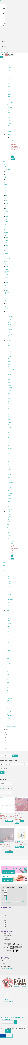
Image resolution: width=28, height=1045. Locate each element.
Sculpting (8, 451)
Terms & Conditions (7, 902)
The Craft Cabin (3, 0)
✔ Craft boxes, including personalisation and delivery (10, 658)
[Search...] (8, 1021)
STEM (5, 876)
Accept (3, 1036)
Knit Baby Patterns (10, 93)
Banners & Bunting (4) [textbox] (13, 764)
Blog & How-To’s (4, 19)
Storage (9, 382)
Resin (9, 453)
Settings (9, 1036)
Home (1, 788)
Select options (12, 157)
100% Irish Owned (6, 731)
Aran (9, 72)
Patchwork (7, 263)
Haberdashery (8, 264)
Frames (9, 343)
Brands (8, 109)
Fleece (6, 172)
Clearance (10, 380)
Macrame (10, 446)
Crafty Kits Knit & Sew (9, 435)
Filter (2, 772)
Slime (9, 314)
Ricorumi (10, 107)
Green (6, 201)
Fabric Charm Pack (6, 247)
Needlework (10, 385)
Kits (7, 122)
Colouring (9, 487)
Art (3, 485)
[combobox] (14, 764)
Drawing (8, 511)
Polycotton (7, 169)
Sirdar (9, 112)
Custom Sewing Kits (9, 623)
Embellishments (11, 369)
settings (8, 1030)
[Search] (15, 1022)
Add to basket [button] (8, 820)
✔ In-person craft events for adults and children (8, 644)
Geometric (7, 218)
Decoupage (10, 355)
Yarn (4, 59)
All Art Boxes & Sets (9, 532)
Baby (9, 76)
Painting (8, 500)
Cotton (9, 78)
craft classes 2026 (13, 868)
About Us (4, 24)
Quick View (2, 813)
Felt (6, 171)
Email (3, 893)
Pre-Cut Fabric (6, 252)
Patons (9, 120)
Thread (6, 290)
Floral (6, 216)
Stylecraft (10, 110)
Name (3, 890)
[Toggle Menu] (1, 57)
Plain (6, 227)
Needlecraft (9, 384)
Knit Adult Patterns (10, 85)
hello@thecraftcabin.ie (11, 726)
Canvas (9, 501)
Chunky (9, 67)
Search (15, 755)
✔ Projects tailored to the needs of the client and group (8, 674)
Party (4, 788)
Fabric (5, 166)
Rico (9, 118)
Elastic (6, 289)
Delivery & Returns (9, 995)
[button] (3, 1041)
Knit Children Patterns (10, 98)
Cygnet (9, 117)
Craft (4, 309)
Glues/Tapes (10, 475)
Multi (6, 200)
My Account (7, 996)
